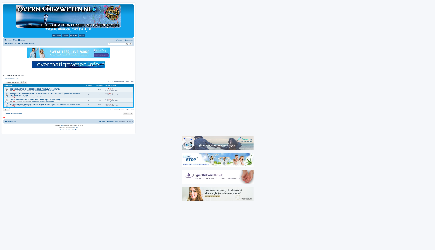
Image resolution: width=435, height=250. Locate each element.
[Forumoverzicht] (68, 16)
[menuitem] (15, 40)
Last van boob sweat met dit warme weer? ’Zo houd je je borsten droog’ (35, 99)
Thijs (13, 90)
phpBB (62, 125)
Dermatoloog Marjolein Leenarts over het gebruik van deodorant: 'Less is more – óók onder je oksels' (45, 104)
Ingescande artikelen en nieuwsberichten (42, 90)
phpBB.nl (75, 127)
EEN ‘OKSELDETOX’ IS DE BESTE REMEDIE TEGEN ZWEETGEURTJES (35, 89)
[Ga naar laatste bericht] (112, 89)
